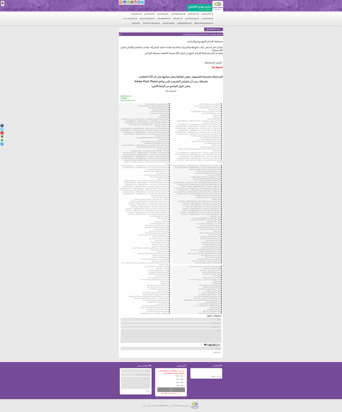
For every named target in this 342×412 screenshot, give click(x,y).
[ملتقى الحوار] (121, 2)
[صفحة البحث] (131, 2)
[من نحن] (142, 2)
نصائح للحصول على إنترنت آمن (193, 29)
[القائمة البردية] (135, 2)
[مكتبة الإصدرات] (124, 2)
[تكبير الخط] (120, 35)
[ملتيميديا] (128, 2)
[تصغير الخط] (121, 35)
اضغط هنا (171, 91)
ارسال (147, 391)
